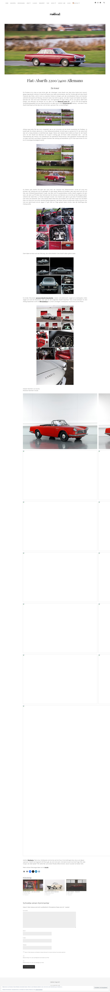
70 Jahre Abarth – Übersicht (73, 891)
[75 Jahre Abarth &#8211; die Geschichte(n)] (33, 885)
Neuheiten (13, 3)
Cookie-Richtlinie (38, 989)
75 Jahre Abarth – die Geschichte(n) (31, 891)
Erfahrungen (21, 3)
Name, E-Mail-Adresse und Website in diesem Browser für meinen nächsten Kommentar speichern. (45, 952)
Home (6, 3)
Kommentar (25, 910)
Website (24, 944)
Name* (24, 930)
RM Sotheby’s (44, 301)
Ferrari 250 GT (67, 103)
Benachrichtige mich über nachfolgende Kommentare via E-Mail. (36, 957)
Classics (35, 3)
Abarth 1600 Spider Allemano (52, 891)
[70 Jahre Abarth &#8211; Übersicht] (76, 885)
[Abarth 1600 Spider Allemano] (55, 885)
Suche (68, 3)
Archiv (53, 3)
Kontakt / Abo (61, 3)
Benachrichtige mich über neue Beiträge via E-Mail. (33, 962)
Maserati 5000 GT (64, 101)
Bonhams (31, 860)
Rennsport (42, 3)
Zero (28, 3)
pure (48, 3)
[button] (48, 117)
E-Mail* (24, 937)
